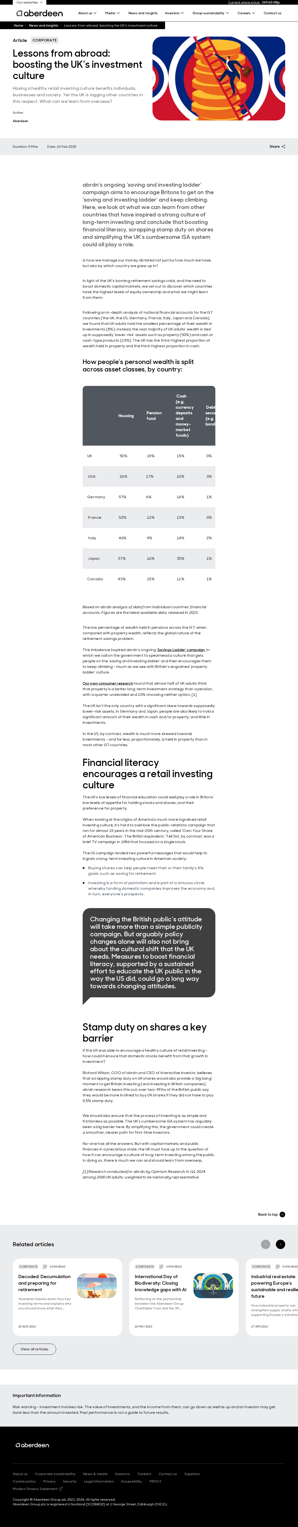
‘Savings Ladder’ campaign (181, 649)
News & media (95, 1474)
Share (275, 146)
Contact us (168, 1474)
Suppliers (192, 1474)
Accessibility (131, 1481)
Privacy (49, 1481)
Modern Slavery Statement (37, 1489)
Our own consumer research (108, 683)
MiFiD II (155, 1481)
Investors (122, 1474)
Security (70, 1481)
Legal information (99, 1481)
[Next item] (280, 1244)
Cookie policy (24, 1481)
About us (20, 1474)
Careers (144, 1474)
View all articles (34, 1349)
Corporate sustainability (55, 1474)
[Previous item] (265, 1244)
